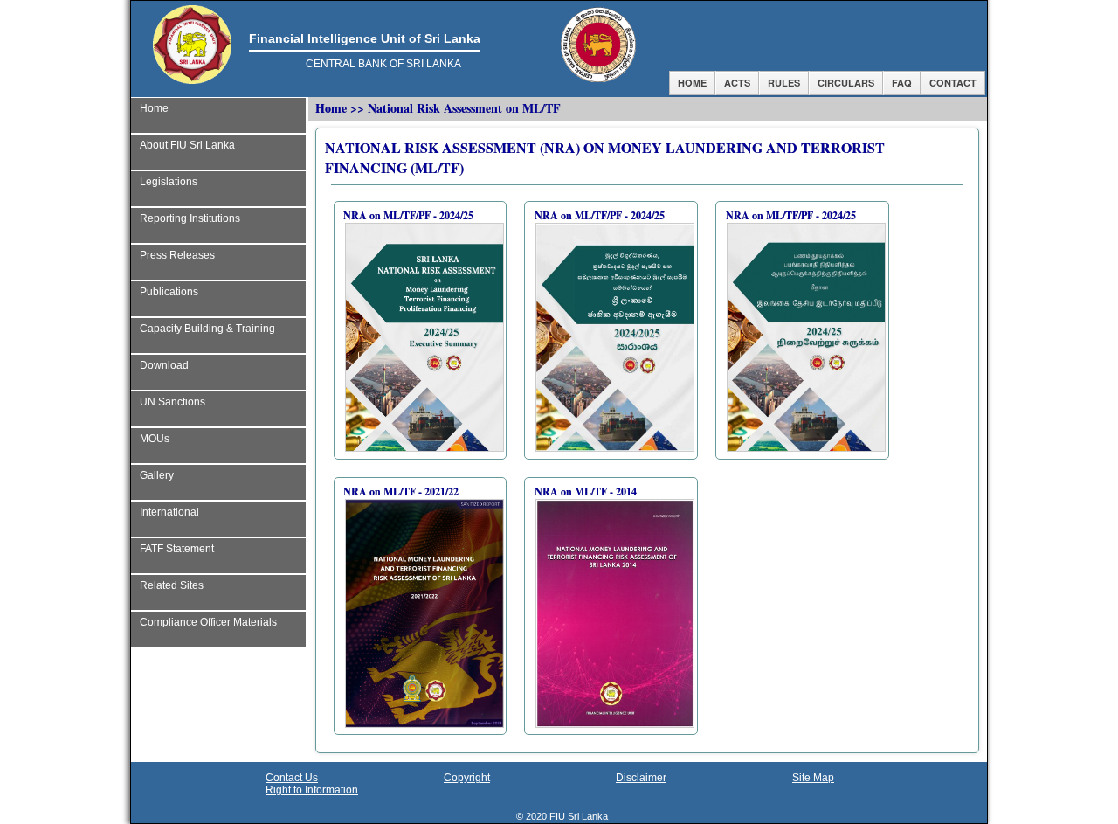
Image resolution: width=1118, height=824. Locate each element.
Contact (953, 82)
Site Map (813, 778)
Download (164, 365)
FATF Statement (177, 549)
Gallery (157, 475)
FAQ (902, 82)
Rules (784, 82)
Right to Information (312, 790)
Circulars (846, 82)
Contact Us (292, 778)
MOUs (154, 439)
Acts (737, 82)
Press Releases (177, 255)
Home (692, 82)
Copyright (467, 778)
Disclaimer (641, 778)
